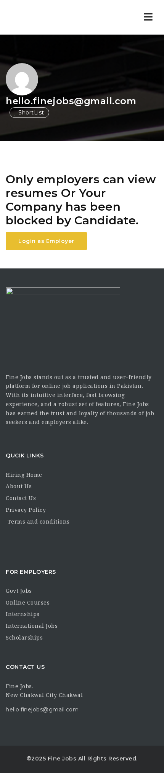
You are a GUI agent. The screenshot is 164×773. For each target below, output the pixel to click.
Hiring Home (24, 475)
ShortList (30, 112)
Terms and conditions (38, 522)
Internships (23, 614)
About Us (19, 486)
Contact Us (21, 498)
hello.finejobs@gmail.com (71, 100)
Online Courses (28, 603)
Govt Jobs (19, 591)
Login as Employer (46, 241)
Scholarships (24, 638)
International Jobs (32, 626)
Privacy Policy (26, 510)
